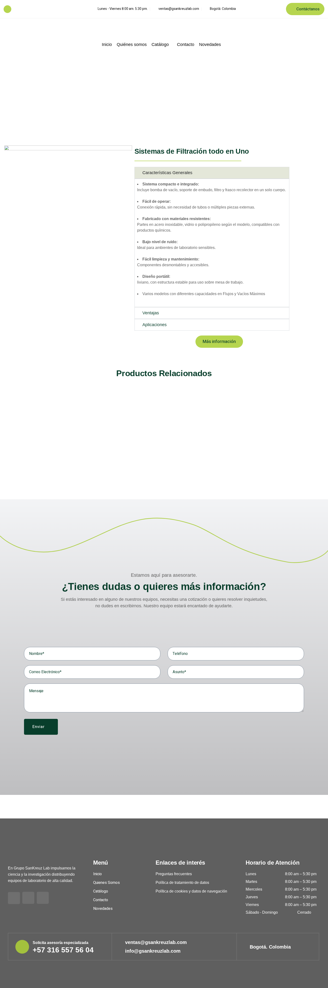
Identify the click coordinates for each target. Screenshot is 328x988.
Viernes (252, 905)
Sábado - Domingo (262, 912)
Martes (251, 882)
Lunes (251, 874)
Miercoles (254, 889)
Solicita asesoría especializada (60, 943)
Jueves (252, 897)
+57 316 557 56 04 (28, 9)
